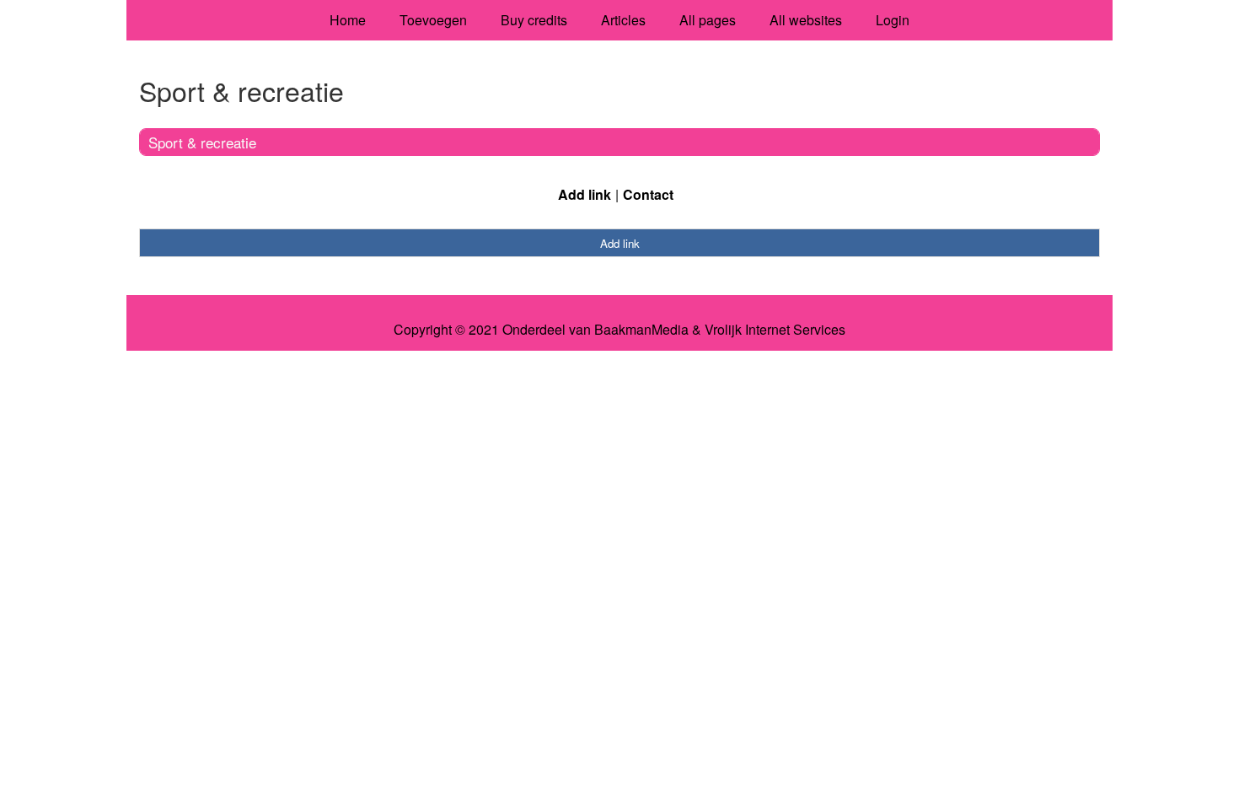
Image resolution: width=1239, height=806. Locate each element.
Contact (648, 194)
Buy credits (534, 20)
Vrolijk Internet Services (775, 329)
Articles (623, 20)
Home (348, 20)
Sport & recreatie (202, 142)
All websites (806, 20)
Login (892, 20)
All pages (707, 20)
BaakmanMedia (641, 329)
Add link (584, 194)
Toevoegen (433, 20)
